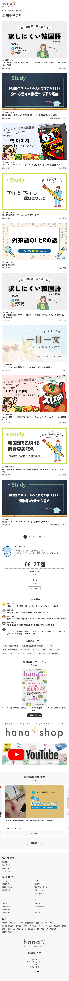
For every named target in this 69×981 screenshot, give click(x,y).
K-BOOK (50, 646)
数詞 (9, 929)
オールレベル (25, 650)
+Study (4, 881)
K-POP (25, 926)
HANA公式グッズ (34, 926)
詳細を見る (34, 715)
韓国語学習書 (6, 912)
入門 (57, 650)
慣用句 (4, 929)
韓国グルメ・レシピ (40, 887)
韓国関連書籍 (6, 909)
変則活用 (57, 926)
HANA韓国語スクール (41, 906)
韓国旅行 (42, 654)
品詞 (50, 926)
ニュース (36, 650)
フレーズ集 (48, 923)
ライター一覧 (6, 871)
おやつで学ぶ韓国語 (10, 650)
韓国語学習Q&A (7, 868)
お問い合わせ (34, 967)
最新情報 (5, 862)
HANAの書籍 (6, 906)
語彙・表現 (20, 654)
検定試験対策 (6, 890)
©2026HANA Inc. (34, 978)
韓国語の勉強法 (54, 654)
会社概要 (34, 959)
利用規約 (34, 964)
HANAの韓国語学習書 (10, 646)
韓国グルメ (31, 654)
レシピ (20, 923)
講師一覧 (37, 912)
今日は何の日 (6, 865)
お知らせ (5, 923)
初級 (4, 654)
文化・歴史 (38, 896)
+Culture (37, 881)
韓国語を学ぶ (6, 884)
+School (37, 903)
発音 (38, 929)
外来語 (63, 926)
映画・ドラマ (38, 890)
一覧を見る (34, 843)
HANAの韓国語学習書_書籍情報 (32, 646)
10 (40, 537)
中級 (51, 650)
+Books (4, 903)
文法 (11, 654)
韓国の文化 (45, 929)
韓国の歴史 (31, 929)
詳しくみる (34, 588)
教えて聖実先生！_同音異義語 (11, 926)
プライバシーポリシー (34, 962)
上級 (44, 650)
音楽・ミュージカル (40, 893)
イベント (37, 909)
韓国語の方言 (21, 929)
